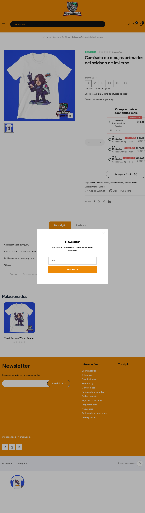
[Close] (104, 233)
